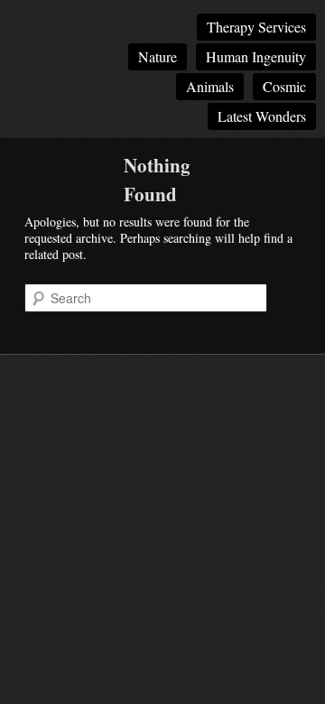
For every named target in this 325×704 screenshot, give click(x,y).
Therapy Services (256, 26)
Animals (210, 86)
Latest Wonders (262, 116)
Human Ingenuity (256, 56)
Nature (157, 56)
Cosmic (284, 86)
